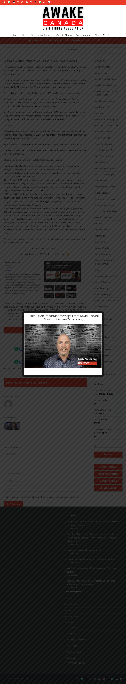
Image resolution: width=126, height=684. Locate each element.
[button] (109, 34)
